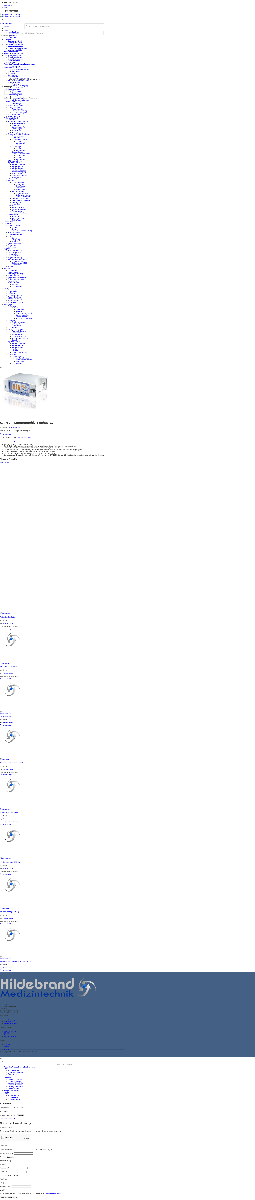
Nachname (4, 1168)
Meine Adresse (8, 1021)
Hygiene (7, 249)
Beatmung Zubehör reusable (18, 121)
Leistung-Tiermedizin (15, 1087)
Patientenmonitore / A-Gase (17, 277)
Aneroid (15, 227)
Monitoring (7, 268)
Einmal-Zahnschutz (23, 197)
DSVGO (6, 1033)
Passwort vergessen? (7, 1119)
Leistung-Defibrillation (16, 1085)
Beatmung (11, 293)
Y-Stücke (15, 132)
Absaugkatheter (17, 109)
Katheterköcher (17, 102)
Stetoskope (12, 247)
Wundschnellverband (19, 213)
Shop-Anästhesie (14, 1099)
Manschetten (16, 66)
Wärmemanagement (15, 116)
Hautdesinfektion (14, 256)
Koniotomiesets (13, 300)
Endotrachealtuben (18, 182)
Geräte (10, 41)
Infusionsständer (18, 59)
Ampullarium (12, 292)
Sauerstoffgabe (17, 152)
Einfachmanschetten (23, 70)
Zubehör (11, 43)
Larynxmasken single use (21, 200)
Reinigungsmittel (18, 261)
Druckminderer (17, 82)
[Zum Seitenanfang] (1, 1058)
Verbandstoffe (13, 215)
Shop (6, 55)
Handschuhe (12, 254)
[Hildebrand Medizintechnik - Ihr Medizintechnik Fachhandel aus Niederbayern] (10, 15)
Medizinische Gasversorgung (18, 80)
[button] (10, 68)
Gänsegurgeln (17, 129)
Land (2, 1190)
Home (6, 30)
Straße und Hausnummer (9, 1175)
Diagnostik (8, 224)
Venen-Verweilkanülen (20, 175)
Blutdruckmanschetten (24, 360)
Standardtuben (21, 189)
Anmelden (21, 1115)
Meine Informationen (10, 1023)
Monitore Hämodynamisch (21, 358)
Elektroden (20, 361)
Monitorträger (16, 104)
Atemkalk (11, 120)
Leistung (7, 1078)
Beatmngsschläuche (23, 315)
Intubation (11, 181)
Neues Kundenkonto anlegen (9, 1197)
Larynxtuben (16, 202)
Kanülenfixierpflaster (19, 209)
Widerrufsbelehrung (10, 1031)
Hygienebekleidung (15, 258)
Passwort (4, 1111)
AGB (6, 7)
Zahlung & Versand (10, 1036)
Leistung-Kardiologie (15, 1083)
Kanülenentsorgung (19, 172)
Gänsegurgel (16, 147)
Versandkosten (15, 427)
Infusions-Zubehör (18, 164)
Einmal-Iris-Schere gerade (9, 812)
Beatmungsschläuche (19, 127)
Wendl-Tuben (17, 204)
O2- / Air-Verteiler (18, 87)
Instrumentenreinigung (20, 338)
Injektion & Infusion (14, 163)
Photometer (12, 245)
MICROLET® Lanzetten (8, 667)
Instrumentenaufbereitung (17, 259)
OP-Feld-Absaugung (19, 112)
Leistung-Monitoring (15, 43)
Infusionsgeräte (17, 166)
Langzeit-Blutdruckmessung (22, 231)
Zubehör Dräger (17, 53)
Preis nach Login (6, 434)
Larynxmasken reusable (20, 198)
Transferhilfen (17, 93)
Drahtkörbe (16, 96)
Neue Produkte (13, 32)
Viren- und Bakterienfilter (20, 154)
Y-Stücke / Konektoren (24, 318)
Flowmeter (15, 84)
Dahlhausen (20, 155)
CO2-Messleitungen (15, 161)
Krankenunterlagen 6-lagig (9, 912)
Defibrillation (8, 222)
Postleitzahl (4, 1179)
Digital (14, 229)
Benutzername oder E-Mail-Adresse (13, 1108)
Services (6, 1046)
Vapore (14, 52)
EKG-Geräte (16, 324)
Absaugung (12, 290)
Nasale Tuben (21, 184)
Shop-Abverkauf (13, 1097)
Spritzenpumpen (14, 114)
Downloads (12, 37)
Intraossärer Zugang (15, 299)
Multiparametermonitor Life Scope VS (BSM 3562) (17, 961)
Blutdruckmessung (14, 225)
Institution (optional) (7, 1153)
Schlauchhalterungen (15, 105)
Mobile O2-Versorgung (20, 86)
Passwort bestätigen (7, 1150)
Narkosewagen (5, 716)
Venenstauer (16, 177)
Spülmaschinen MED (19, 263)
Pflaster (10, 206)
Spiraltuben (20, 188)
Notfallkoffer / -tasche (15, 302)
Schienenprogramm (15, 95)
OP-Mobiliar (16, 61)
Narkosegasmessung (15, 274)
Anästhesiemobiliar (15, 55)
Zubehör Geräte (13, 283)
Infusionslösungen (18, 168)
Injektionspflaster (18, 207)
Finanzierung (12, 1074)
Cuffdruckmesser (22, 193)
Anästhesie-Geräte (14, 46)
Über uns (7, 1044)
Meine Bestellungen (10, 1020)
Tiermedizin (8, 304)
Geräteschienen (17, 98)
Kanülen (15, 349)
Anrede (3, 1157)
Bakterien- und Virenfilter (24, 313)
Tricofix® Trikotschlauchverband (11, 763)
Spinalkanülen (17, 173)
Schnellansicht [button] (5, 614)
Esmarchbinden (17, 64)
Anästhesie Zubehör (7, 23)
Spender (11, 266)
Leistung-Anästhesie (15, 41)
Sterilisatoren (16, 265)
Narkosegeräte (17, 50)
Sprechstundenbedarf (15, 34)
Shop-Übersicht (13, 1095)
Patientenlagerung (14, 89)
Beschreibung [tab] (9, 441)
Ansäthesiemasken (19, 136)
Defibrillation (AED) (15, 295)
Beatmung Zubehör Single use (19, 134)
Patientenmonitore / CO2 (16, 279)
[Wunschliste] (1, 367)
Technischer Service (11, 52)
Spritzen (15, 351)
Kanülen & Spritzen (19, 170)
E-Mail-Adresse (6, 1127)
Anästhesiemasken (19, 123)
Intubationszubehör (19, 191)
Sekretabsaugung (14, 107)
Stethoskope (16, 326)
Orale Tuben (20, 186)
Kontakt (7, 53)
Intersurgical (20, 143)
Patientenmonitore (14, 275)
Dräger (18, 141)
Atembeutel (16, 125)
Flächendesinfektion (15, 250)
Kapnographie (13, 272)
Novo (18, 145)
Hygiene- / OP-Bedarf (15, 329)
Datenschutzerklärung (53, 1194)
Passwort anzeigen (44, 1149)
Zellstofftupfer (17, 220)
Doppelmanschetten (23, 68)
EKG (9, 236)
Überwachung (13, 354)
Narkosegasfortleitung (19, 48)
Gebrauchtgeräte (14, 270)
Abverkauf (7, 39)
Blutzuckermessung (15, 232)
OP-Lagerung (17, 91)
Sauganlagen (17, 240)
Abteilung (4, 1171)
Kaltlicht (15, 77)
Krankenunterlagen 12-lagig (10, 862)
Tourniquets (16, 71)
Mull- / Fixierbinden (19, 218)
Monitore (15, 284)
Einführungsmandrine (23, 195)
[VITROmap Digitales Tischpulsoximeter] (7, 27)
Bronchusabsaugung (19, 111)
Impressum (8, 6)
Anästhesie (12, 306)
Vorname (3, 1164)
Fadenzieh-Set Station (8, 617)
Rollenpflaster (17, 211)
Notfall (6, 288)
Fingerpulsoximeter (15, 297)
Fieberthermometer (14, 243)
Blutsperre (11, 62)
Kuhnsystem (16, 130)
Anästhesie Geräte (10, 44)
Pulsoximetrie (13, 281)
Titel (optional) (5, 1160)
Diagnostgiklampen (15, 234)
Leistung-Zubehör (14, 1088)
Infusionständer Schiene (20, 100)
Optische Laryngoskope (20, 78)
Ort (1, 1182)
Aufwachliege (17, 57)
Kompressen (16, 216)
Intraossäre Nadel (14, 179)
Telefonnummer (6, 1186)
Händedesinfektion (14, 252)
